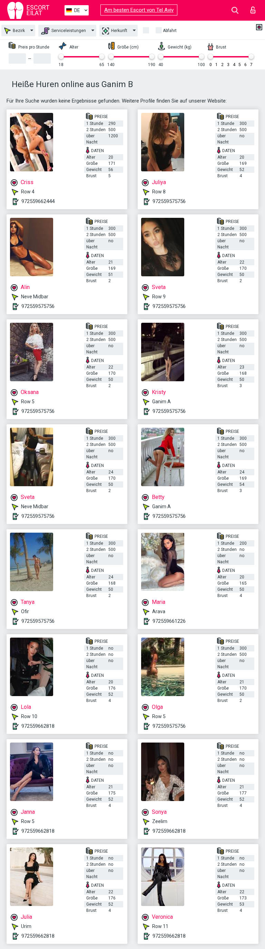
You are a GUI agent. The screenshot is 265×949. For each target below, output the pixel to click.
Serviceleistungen (68, 30)
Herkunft (118, 30)
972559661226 (169, 621)
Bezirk (18, 30)
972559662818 (38, 726)
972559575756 (169, 201)
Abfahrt (170, 30)
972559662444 (38, 201)
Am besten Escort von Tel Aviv (139, 10)
